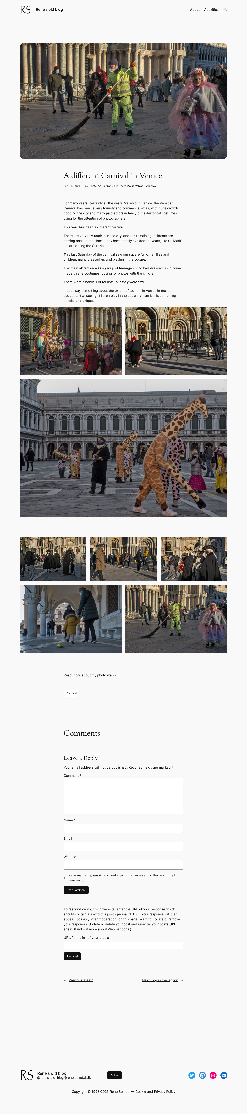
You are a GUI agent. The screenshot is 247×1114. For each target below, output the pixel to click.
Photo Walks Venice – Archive (137, 185)
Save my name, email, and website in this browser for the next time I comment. (121, 877)
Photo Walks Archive (102, 185)
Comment (72, 775)
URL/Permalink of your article (86, 937)
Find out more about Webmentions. (102, 929)
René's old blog (49, 9)
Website (70, 857)
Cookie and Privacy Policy (155, 1092)
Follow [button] (114, 1075)
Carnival (71, 693)
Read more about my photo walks (90, 675)
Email (69, 838)
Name (70, 820)
